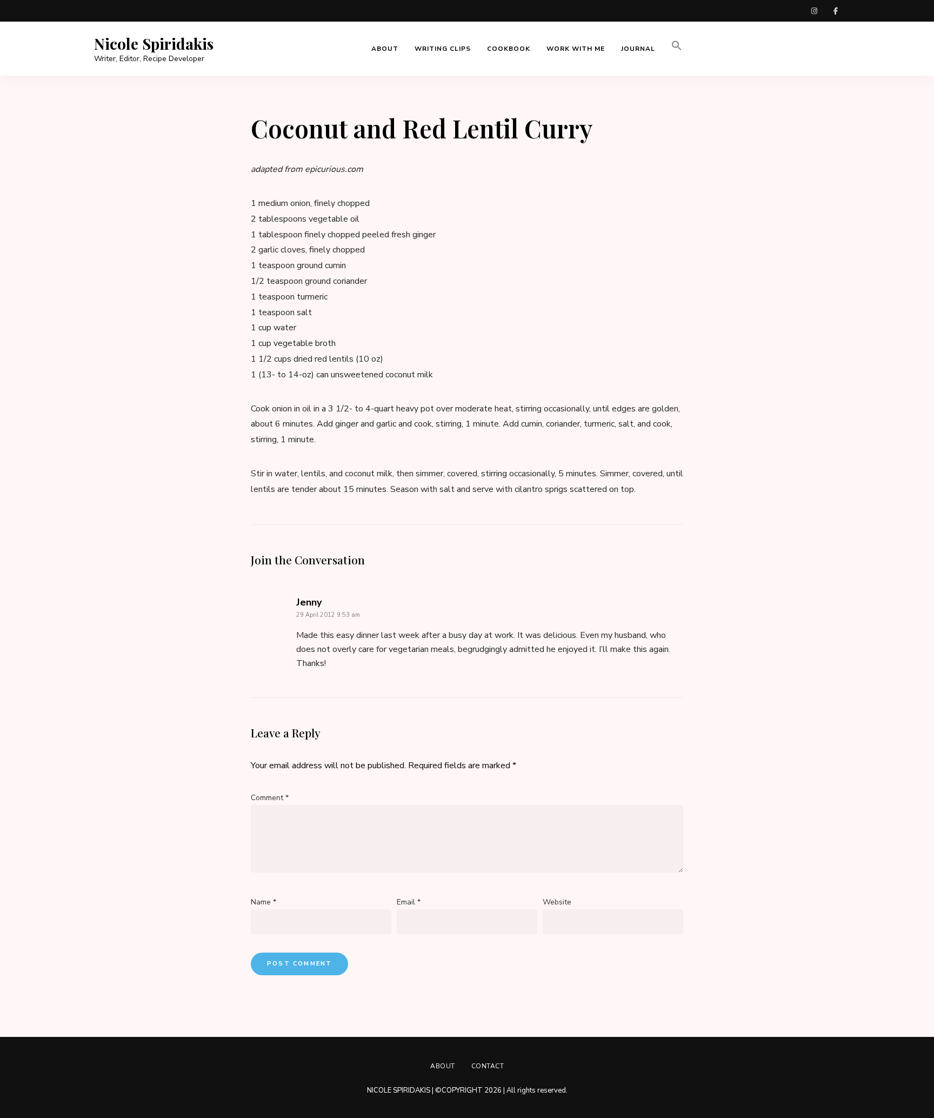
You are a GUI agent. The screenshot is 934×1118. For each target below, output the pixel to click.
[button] (676, 49)
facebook (835, 11)
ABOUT (384, 48)
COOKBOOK (508, 48)
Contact (487, 1066)
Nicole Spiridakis (154, 44)
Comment (270, 798)
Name (263, 902)
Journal (638, 48)
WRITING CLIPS (443, 48)
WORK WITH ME (575, 48)
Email (409, 902)
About (442, 1066)
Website (557, 902)
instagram (814, 11)
